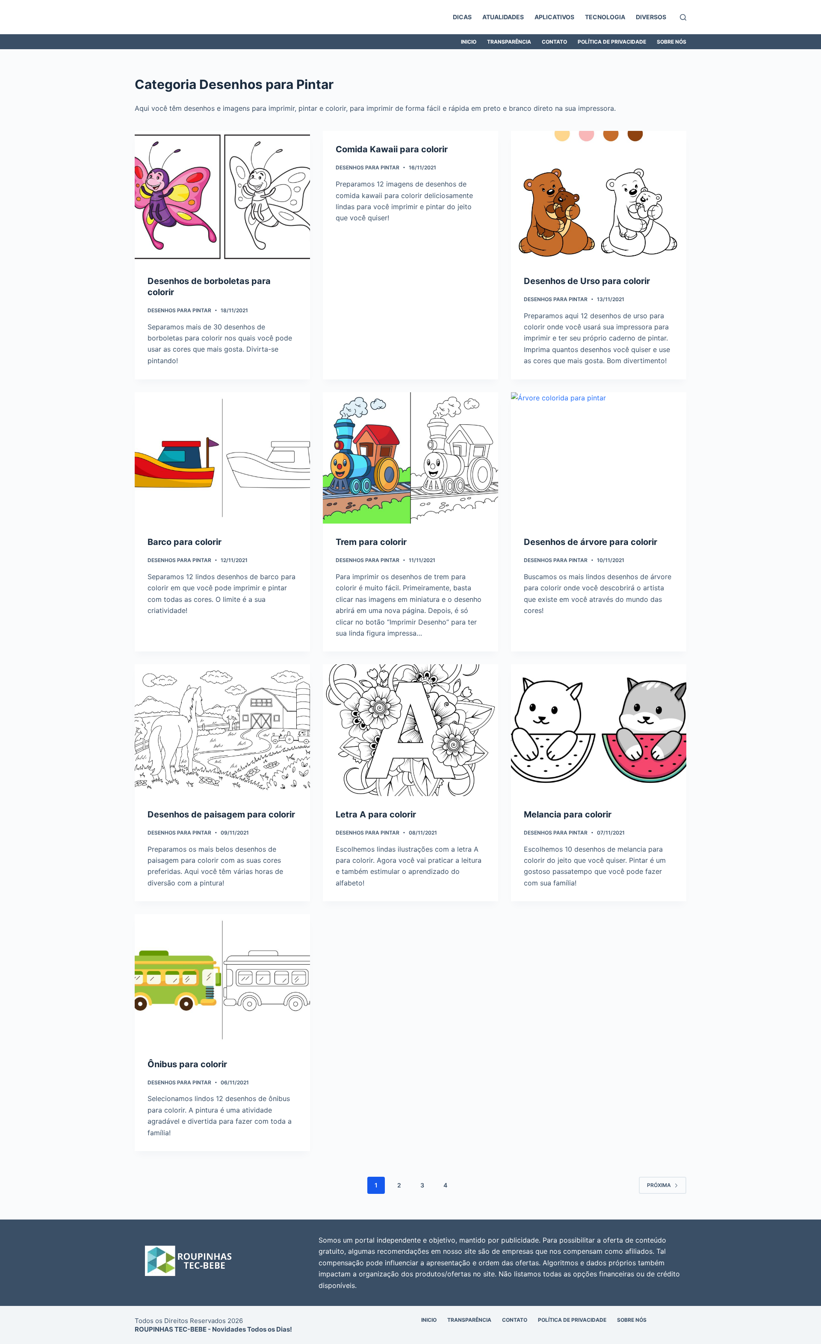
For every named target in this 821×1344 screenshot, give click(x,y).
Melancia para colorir (567, 814)
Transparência (509, 41)
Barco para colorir (184, 542)
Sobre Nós (671, 41)
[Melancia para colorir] (598, 730)
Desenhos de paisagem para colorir (221, 814)
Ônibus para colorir (187, 1064)
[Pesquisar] (683, 17)
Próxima (659, 1185)
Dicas (462, 17)
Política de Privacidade (612, 41)
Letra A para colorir (376, 814)
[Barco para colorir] (222, 458)
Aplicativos (554, 17)
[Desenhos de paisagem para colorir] (222, 730)
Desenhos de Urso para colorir (587, 281)
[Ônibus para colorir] (222, 980)
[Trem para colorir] (410, 458)
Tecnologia (605, 17)
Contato (554, 41)
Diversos (651, 17)
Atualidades (503, 17)
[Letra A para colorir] (410, 730)
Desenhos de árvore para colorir (590, 542)
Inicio (468, 41)
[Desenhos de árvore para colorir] (598, 458)
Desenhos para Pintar (179, 310)
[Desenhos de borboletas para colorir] (222, 197)
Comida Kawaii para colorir (392, 149)
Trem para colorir (371, 542)
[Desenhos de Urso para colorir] (598, 197)
